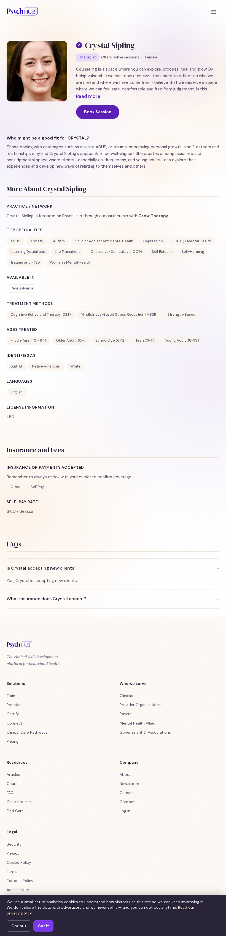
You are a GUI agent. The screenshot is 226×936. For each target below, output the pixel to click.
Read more (88, 96)
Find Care (15, 810)
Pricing (12, 741)
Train (11, 695)
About (125, 774)
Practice (14, 704)
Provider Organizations (140, 704)
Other (15, 486)
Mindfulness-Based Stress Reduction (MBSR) (119, 314)
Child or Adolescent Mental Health (104, 241)
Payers (125, 713)
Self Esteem (162, 251)
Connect (14, 723)
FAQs (11, 792)
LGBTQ (16, 366)
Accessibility (18, 889)
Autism (59, 241)
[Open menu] (213, 11)
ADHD (15, 241)
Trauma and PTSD (25, 262)
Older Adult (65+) (70, 340)
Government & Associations (145, 732)
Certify (13, 713)
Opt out (18, 925)
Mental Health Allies (137, 723)
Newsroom (129, 783)
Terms (12, 871)
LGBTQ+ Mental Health (192, 241)
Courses (14, 783)
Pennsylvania (22, 288)
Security (14, 844)
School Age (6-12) (110, 340)
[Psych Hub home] (22, 12)
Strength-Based (181, 314)
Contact (127, 801)
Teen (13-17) (145, 340)
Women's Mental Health (70, 262)
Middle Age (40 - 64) (28, 340)
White (75, 366)
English (16, 392)
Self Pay (37, 486)
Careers (127, 792)
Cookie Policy (19, 862)
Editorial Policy (20, 880)
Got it (43, 925)
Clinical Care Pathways (27, 732)
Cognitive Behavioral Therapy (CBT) (40, 314)
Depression (153, 241)
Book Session (97, 112)
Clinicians (128, 695)
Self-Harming (193, 251)
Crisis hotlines (19, 801)
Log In (125, 810)
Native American (46, 366)
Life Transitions (67, 251)
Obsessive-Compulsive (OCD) (116, 251)
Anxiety (36, 241)
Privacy (13, 853)
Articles (13, 774)
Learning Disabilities (27, 251)
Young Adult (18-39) (182, 340)
